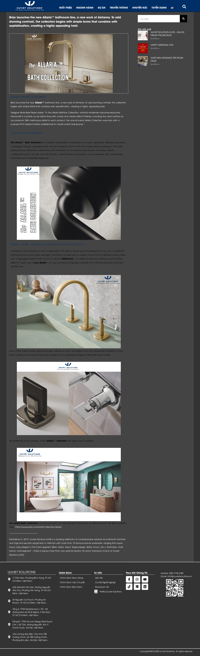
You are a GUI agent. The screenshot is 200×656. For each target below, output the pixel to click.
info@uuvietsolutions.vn (179, 576)
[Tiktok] (129, 586)
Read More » (155, 39)
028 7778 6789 (176, 573)
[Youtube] (145, 579)
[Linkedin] (145, 586)
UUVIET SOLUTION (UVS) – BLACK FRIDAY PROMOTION (167, 33)
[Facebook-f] (129, 579)
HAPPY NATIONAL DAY (162, 44)
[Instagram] (137, 579)
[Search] (183, 18)
